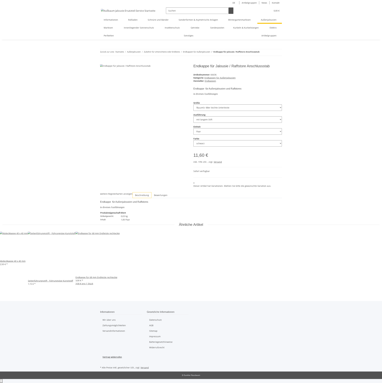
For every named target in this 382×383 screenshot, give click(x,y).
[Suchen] (231, 10)
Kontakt (275, 2)
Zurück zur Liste (107, 51)
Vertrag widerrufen (112, 357)
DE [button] (234, 2)
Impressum (155, 336)
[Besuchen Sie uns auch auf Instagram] (102, 362)
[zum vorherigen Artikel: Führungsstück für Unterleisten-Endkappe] (261, 52)
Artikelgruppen (249, 2)
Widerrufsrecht (156, 347)
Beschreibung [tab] (142, 195)
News (264, 2)
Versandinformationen (114, 330)
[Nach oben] (1, 381)
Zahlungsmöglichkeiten (114, 325)
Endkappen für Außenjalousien (220, 77)
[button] (268, 11)
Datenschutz (155, 319)
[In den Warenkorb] (102, 62)
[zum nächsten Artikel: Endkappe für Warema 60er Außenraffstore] (267, 52)
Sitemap (153, 330)
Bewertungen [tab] (160, 195)
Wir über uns (109, 319)
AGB (151, 325)
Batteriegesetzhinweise (160, 341)
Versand (218, 161)
